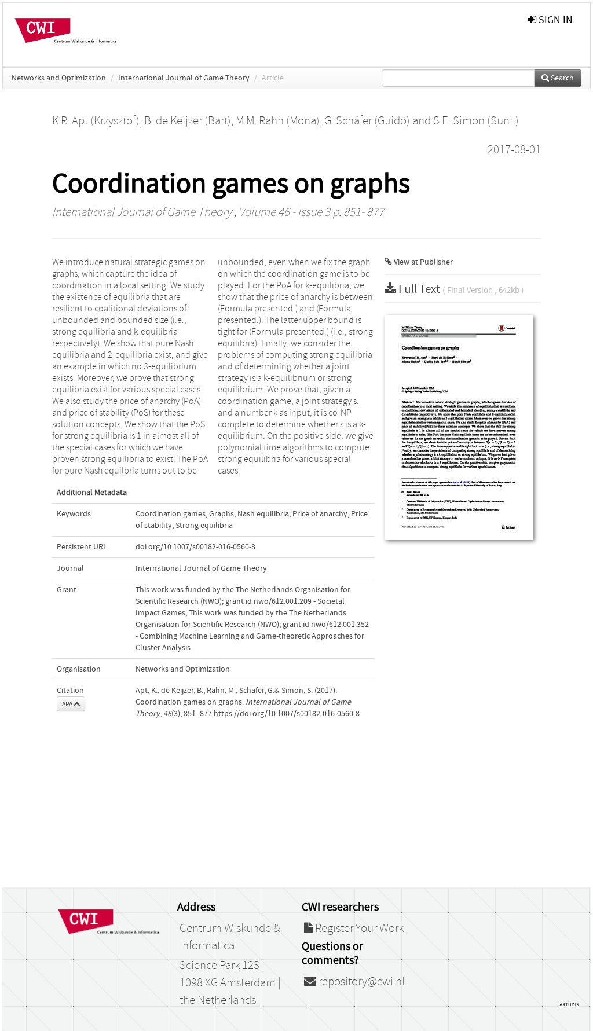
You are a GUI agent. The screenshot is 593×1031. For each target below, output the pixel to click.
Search (561, 78)
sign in (554, 20)
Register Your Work (358, 928)
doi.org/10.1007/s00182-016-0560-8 (195, 547)
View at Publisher (422, 262)
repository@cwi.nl (360, 982)
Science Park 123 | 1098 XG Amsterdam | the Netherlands (230, 983)
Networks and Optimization (59, 78)
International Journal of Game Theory (184, 78)
